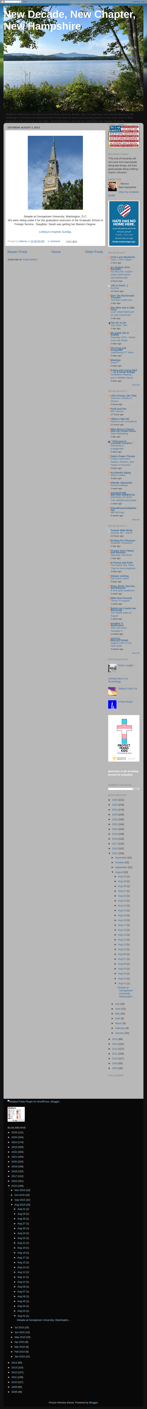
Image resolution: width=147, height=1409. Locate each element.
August (119, 872)
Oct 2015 (19, 1195)
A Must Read (125, 701)
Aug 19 (122, 915)
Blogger (93, 1402)
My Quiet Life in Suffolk (120, 333)
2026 (115, 799)
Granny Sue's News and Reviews (122, 551)
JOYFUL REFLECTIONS (119, 639)
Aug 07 (122, 959)
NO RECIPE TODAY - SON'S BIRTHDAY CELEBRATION (122, 274)
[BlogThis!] (69, 242)
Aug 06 (122, 963)
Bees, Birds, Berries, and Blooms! (123, 587)
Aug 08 (122, 954)
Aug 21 (122, 910)
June (118, 1008)
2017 (115, 843)
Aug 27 (122, 891)
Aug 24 (122, 900)
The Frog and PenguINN (118, 349)
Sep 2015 (20, 1199)
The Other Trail (119, 325)
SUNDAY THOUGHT (122, 543)
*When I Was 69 (120, 419)
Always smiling (120, 576)
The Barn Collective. (122, 300)
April (118, 1018)
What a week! (118, 475)
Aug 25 (122, 895)
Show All (135, 385)
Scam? (114, 362)
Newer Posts (17, 252)
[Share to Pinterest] (76, 242)
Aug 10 (122, 949)
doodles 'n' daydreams (117, 624)
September (121, 867)
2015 (115, 853)
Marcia (125, 183)
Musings (116, 360)
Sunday (115, 288)
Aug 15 (122, 929)
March (119, 1023)
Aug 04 (122, 973)
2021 (115, 824)
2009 (115, 1063)
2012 (115, 1048)
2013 (115, 1044)
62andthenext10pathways (123, 509)
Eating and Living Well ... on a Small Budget (124, 371)
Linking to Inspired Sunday (55, 231)
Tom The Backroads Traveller (122, 296)
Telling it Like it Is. (128, 688)
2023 (115, 814)
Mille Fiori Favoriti (121, 598)
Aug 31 (122, 876)
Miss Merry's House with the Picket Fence (123, 430)
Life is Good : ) (119, 285)
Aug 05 (122, 968)
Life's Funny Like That (123, 395)
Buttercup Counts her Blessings (123, 609)
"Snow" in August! (120, 600)
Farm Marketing (119, 433)
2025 (115, 804)
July (117, 1003)
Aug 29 (122, 881)
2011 (115, 1053)
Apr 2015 (19, 1342)
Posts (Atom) (30, 259)
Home (56, 252)
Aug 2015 (20, 1204)
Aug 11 (122, 944)
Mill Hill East (117, 512)
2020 (115, 829)
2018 (115, 838)
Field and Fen (118, 408)
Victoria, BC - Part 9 (121, 532)
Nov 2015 (20, 1190)
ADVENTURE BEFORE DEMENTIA (123, 494)
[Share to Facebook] (74, 242)
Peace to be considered (124, 421)
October (120, 862)
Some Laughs (125, 665)
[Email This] (67, 242)
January (120, 1033)
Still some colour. (120, 578)
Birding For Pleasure (123, 540)
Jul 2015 (19, 1327)
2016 (115, 848)
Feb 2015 (20, 1351)
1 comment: (54, 241)
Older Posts (94, 252)
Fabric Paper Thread (123, 456)
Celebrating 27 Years (122, 352)
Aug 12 (122, 939)
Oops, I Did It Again (121, 259)
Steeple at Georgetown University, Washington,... (126, 992)
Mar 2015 (20, 1346)
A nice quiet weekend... (123, 590)
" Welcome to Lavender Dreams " (122, 442)
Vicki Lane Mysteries (123, 257)
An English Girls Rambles (120, 268)
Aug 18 (122, 920)
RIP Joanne (117, 411)
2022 (115, 819)
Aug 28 (122, 886)
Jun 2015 (19, 1332)
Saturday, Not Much (121, 555)
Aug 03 (122, 978)
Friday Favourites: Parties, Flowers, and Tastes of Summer (122, 461)
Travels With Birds (121, 530)
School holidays (119, 485)
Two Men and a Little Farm (123, 308)
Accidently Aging (121, 472)
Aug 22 (122, 905)
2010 (115, 1058)
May (117, 1013)
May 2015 (20, 1337)
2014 (115, 1039)
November (121, 857)
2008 (115, 1068)
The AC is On (118, 322)
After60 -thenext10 (121, 482)
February (120, 1028)
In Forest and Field (122, 562)
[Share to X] (71, 242)
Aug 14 (122, 934)
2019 (115, 833)
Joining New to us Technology (118, 680)
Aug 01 (122, 983)
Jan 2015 (19, 1356)
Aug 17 (122, 925)
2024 (115, 809)
